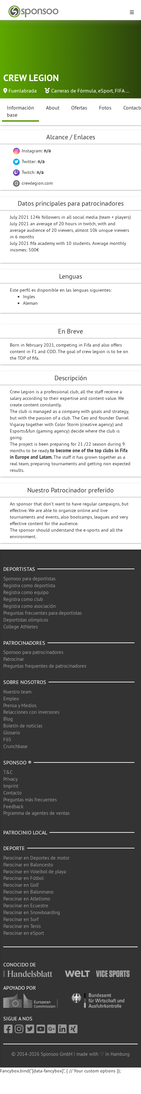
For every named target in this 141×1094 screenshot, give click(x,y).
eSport (105, 90)
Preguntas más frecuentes (30, 799)
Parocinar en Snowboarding (31, 912)
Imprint (10, 786)
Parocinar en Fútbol (23, 878)
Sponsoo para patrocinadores (33, 652)
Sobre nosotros (24, 682)
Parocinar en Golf (21, 885)
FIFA (119, 90)
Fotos (105, 107)
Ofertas (79, 107)
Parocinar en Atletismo (26, 899)
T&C (8, 772)
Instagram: (35, 151)
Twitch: (32, 172)
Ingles (29, 296)
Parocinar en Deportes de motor (36, 858)
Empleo (11, 698)
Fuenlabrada (23, 90)
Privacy (10, 779)
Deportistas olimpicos (25, 620)
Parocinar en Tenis (22, 926)
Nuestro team (17, 692)
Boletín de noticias (22, 726)
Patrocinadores (24, 643)
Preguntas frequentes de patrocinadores (44, 666)
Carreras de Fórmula (73, 90)
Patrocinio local (25, 832)
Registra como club (23, 599)
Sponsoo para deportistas (29, 578)
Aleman (30, 303)
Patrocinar (13, 659)
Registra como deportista (29, 585)
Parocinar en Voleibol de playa (34, 871)
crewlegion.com (36, 183)
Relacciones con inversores (31, 712)
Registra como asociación (29, 606)
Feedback (13, 806)
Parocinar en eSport (23, 933)
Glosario (11, 732)
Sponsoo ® (17, 762)
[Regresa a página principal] (66, 11)
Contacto (12, 793)
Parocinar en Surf (21, 919)
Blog (8, 719)
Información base (20, 111)
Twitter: (32, 161)
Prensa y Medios (19, 705)
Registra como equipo (26, 592)
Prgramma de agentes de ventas (36, 813)
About (52, 107)
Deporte (14, 848)
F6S (7, 739)
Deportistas (19, 569)
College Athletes (20, 627)
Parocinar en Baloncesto (28, 865)
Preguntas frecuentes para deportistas (42, 613)
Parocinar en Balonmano (28, 892)
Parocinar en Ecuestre (25, 905)
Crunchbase (15, 746)
